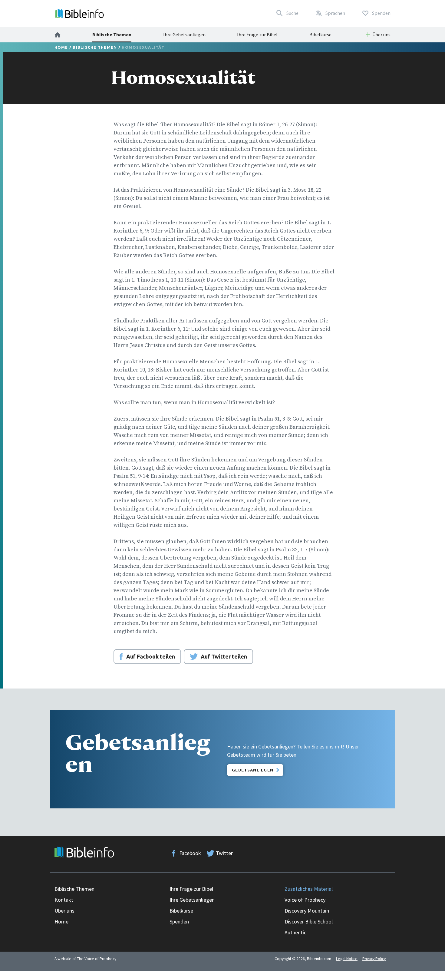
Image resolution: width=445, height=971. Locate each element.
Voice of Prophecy (305, 899)
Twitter (224, 853)
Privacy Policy (374, 958)
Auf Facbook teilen (150, 656)
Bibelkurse (320, 34)
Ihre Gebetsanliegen (184, 34)
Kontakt (63, 899)
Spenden (179, 921)
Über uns (64, 910)
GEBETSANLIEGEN (252, 770)
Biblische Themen (111, 34)
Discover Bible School (309, 921)
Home (61, 47)
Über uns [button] (381, 34)
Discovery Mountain (307, 910)
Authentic (295, 932)
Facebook (190, 853)
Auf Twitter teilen (224, 656)
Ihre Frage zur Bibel (257, 34)
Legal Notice (347, 958)
